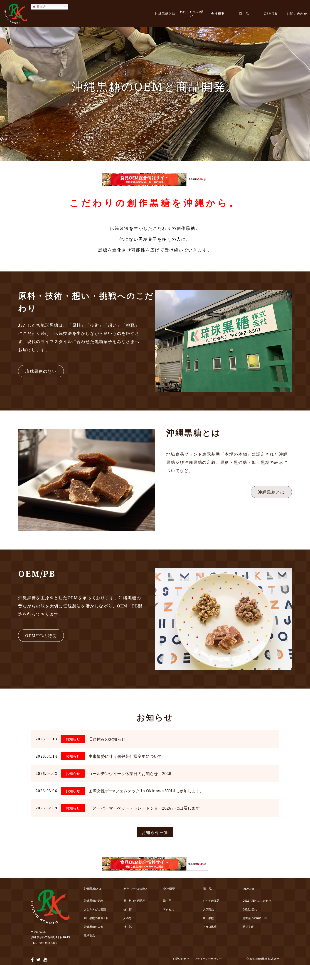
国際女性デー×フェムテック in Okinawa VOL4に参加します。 (146, 790)
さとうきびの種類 (95, 909)
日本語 (41, 6)
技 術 (127, 909)
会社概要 (218, 13)
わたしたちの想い (191, 13)
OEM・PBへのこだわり (257, 900)
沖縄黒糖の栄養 (93, 926)
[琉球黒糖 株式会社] (16, 13)
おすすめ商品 (211, 900)
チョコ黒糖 (210, 926)
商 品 (244, 13)
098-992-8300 (48, 943)
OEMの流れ (250, 909)
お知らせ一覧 (155, 832)
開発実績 (248, 926)
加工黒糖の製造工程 (96, 918)
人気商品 (208, 909)
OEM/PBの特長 (41, 635)
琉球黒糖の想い (41, 371)
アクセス (168, 909)
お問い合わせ (297, 13)
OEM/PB (270, 13)
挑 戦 (127, 926)
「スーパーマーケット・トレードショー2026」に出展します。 (146, 808)
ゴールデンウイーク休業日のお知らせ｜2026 (130, 773)
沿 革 (167, 900)
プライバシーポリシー (208, 959)
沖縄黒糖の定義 (93, 900)
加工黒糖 (208, 918)
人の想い (128, 918)
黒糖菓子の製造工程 (255, 918)
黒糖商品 (89, 935)
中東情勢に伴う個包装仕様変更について (125, 756)
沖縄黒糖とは (165, 13)
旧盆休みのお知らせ (107, 739)
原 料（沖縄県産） (135, 900)
